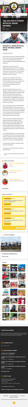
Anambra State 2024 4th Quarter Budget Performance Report (13, 357)
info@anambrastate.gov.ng (9, 386)
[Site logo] (14, 10)
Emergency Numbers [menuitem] (14, 397)
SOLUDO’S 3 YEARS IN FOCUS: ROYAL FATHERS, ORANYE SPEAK (13, 48)
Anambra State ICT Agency (22, 399)
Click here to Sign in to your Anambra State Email (12, 389)
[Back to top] (14, 403)
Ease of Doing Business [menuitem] (14, 395)
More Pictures (5, 256)
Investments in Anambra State (9, 253)
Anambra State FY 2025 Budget (8, 353)
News (7, 29)
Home (4, 29)
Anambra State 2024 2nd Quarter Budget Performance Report (13, 367)
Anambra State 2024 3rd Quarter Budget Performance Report (13, 362)
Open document (7, 204)
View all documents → (20, 227)
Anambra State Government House (8, 379)
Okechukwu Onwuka (17, 153)
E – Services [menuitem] (22, 395)
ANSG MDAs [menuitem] (5, 395)
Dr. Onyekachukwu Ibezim (15, 170)
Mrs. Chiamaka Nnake (14, 179)
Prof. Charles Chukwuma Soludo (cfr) (17, 164)
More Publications (5, 371)
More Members (5, 188)
